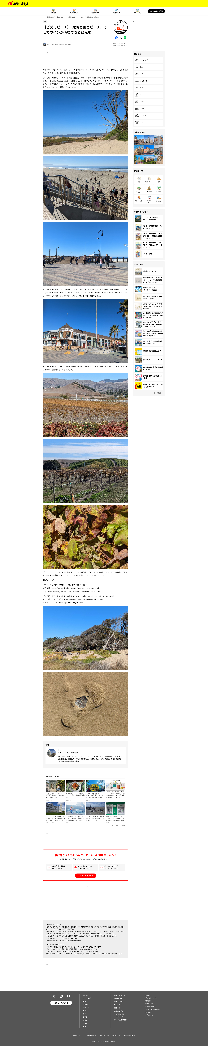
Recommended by (116, 825)
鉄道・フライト (149, 201)
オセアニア (144, 81)
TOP (44, 17)
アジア (142, 102)
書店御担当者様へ (150, 1006)
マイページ (119, 1017)
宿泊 (159, 182)
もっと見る (157, 393)
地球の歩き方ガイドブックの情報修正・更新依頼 (64, 940)
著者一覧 (117, 1008)
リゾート (143, 95)
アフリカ (143, 116)
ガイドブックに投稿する (152, 1009)
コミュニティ (137, 13)
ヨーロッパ (144, 60)
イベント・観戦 (139, 191)
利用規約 (148, 1001)
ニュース (117, 1005)
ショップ (158, 201)
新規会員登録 (120, 1014)
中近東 (142, 109)
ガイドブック (116, 13)
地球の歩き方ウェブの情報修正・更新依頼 (62, 938)
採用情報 (148, 1012)
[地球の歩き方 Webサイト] (18, 3)
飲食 (139, 182)
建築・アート (149, 182)
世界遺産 (149, 191)
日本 (141, 123)
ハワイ (142, 88)
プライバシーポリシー (151, 998)
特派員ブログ (95, 13)
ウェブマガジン (74, 13)
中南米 (142, 74)
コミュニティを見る (156, 11)
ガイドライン (149, 1004)
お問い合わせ (149, 1015)
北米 (141, 67)
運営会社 (148, 995)
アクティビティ (139, 201)
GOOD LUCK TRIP (120, 1020)
